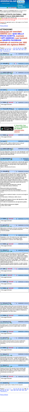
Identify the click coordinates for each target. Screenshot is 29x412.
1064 (1, 51)
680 (18, 48)
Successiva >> (6, 51)
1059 (14, 49)
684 (1, 49)
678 (14, 48)
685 (3, 49)
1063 (25, 49)
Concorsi (21, 3)
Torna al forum (4, 25)
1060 (17, 49)
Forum (20, 5)
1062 (22, 49)
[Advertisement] (12, 213)
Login (9, 7)
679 (16, 48)
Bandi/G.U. (21, 7)
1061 (19, 49)
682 (23, 48)
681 (21, 48)
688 (10, 49)
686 (5, 49)
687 (8, 49)
